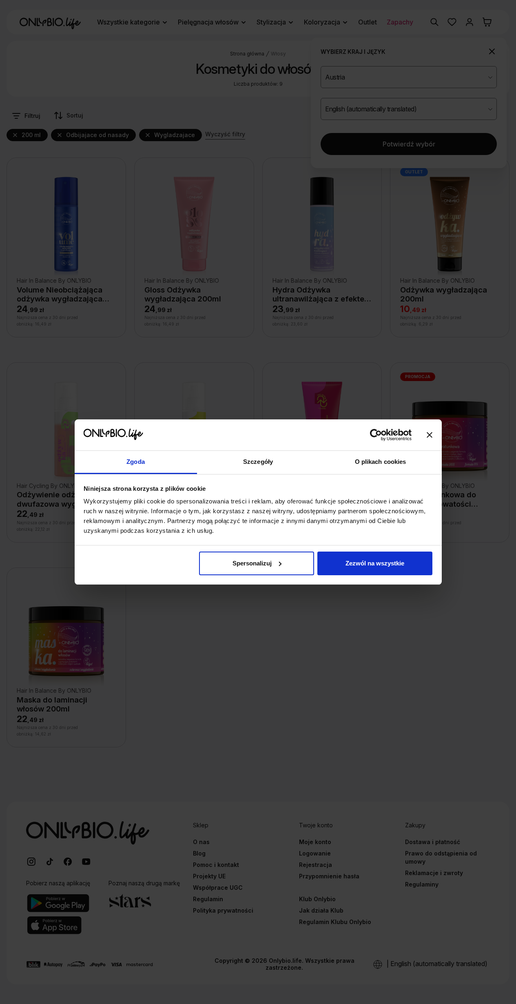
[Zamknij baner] (429, 435)
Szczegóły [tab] (258, 461)
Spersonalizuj (252, 563)
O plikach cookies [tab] (380, 461)
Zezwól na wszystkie (374, 563)
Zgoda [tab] (135, 461)
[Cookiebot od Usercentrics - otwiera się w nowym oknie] (376, 435)
